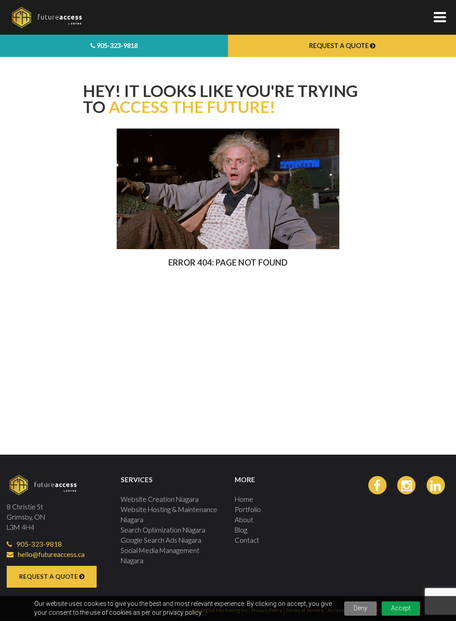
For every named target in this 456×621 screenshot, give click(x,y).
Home (244, 499)
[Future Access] (161, 17)
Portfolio (248, 509)
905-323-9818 (116, 45)
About (244, 520)
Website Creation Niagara (160, 499)
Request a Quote (339, 45)
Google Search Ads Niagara (161, 540)
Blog (241, 530)
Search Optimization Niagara (163, 530)
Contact (247, 540)
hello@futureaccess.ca (51, 554)
